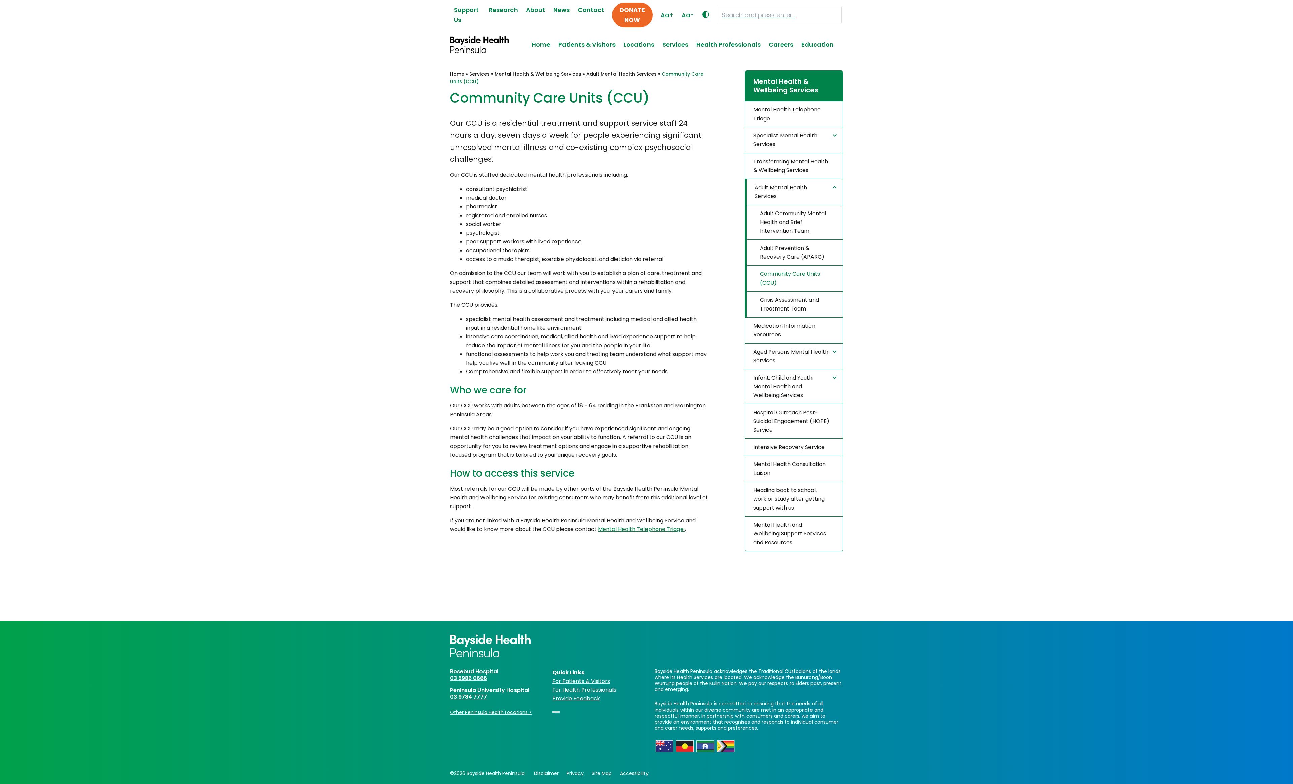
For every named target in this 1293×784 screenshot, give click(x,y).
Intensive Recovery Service (789, 447)
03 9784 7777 (468, 697)
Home (541, 44)
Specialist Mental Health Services (785, 140)
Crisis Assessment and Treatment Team (789, 304)
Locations (639, 44)
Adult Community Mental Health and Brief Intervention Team (793, 222)
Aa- (688, 15)
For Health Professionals (584, 690)
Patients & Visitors (587, 44)
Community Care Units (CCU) (790, 278)
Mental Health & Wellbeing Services (538, 74)
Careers (781, 44)
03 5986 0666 (468, 678)
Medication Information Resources (784, 330)
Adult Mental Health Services (621, 74)
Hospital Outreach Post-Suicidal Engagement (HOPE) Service (791, 421)
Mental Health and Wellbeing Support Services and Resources (789, 533)
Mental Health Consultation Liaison (789, 468)
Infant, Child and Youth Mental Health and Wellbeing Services (783, 386)
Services (675, 44)
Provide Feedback (576, 699)
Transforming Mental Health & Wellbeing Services (790, 166)
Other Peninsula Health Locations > (491, 712)
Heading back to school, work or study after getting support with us (789, 499)
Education (817, 44)
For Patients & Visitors (581, 681)
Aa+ (667, 15)
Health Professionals (728, 44)
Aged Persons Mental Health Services (790, 356)
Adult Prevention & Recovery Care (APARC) (792, 252)
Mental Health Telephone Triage (641, 529)
